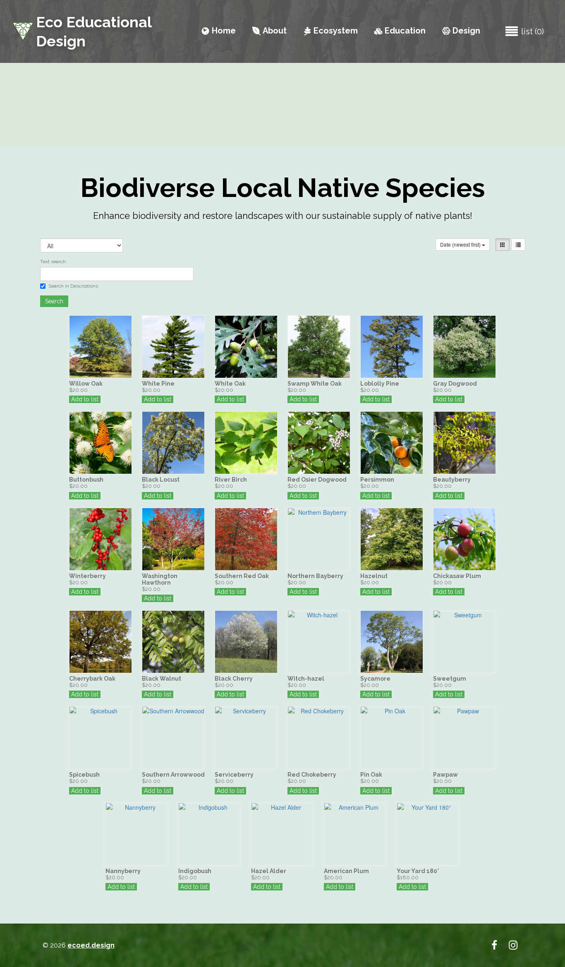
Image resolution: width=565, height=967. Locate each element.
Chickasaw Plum (457, 576)
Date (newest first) (461, 244)
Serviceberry (234, 774)
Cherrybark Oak (92, 678)
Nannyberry (123, 871)
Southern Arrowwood (173, 774)
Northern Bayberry (315, 576)
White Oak (230, 383)
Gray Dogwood (455, 383)
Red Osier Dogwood (317, 479)
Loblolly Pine (379, 383)
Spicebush (84, 774)
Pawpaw (445, 774)
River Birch (231, 479)
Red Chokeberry (311, 774)
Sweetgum (449, 678)
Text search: (53, 261)
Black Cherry (234, 678)
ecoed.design (91, 945)
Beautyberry (452, 479)
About (269, 31)
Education (400, 31)
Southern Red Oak (242, 576)
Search (54, 301)
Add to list (84, 399)
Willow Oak (86, 383)
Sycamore (375, 678)
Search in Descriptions (73, 286)
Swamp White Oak (314, 383)
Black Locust (161, 479)
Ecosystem (331, 31)
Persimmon (377, 479)
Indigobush (194, 871)
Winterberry (87, 576)
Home (219, 31)
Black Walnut (161, 678)
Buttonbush (86, 479)
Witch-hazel (305, 678)
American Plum (346, 871)
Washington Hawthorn (159, 579)
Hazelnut (374, 576)
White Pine (158, 383)
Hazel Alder (268, 871)
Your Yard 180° (418, 871)
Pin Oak (371, 774)
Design (461, 31)
